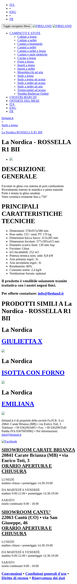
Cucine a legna (26, 58)
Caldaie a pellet (27, 40)
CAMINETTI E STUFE (24, 33)
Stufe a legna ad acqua (31, 79)
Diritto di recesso (15, 578)
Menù (16, 26)
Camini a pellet (26, 47)
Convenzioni (12, 574)
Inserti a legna (26, 65)
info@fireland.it (51, 293)
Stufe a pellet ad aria (30, 86)
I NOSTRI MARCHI (23, 97)
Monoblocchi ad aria (30, 72)
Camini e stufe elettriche (32, 54)
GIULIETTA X (22, 341)
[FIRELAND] (42, 26)
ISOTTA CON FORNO (33, 372)
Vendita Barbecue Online (33, 93)
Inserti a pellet (26, 68)
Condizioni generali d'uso (46, 574)
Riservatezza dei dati (48, 578)
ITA (12, 5)
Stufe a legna (25, 75)
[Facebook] (9, 441)
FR (11, 19)
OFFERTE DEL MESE (24, 100)
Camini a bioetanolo (29, 43)
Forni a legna (25, 61)
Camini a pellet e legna (31, 51)
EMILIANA (18, 403)
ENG (12, 12)
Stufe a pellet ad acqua (31, 83)
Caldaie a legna (27, 36)
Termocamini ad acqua (31, 90)
